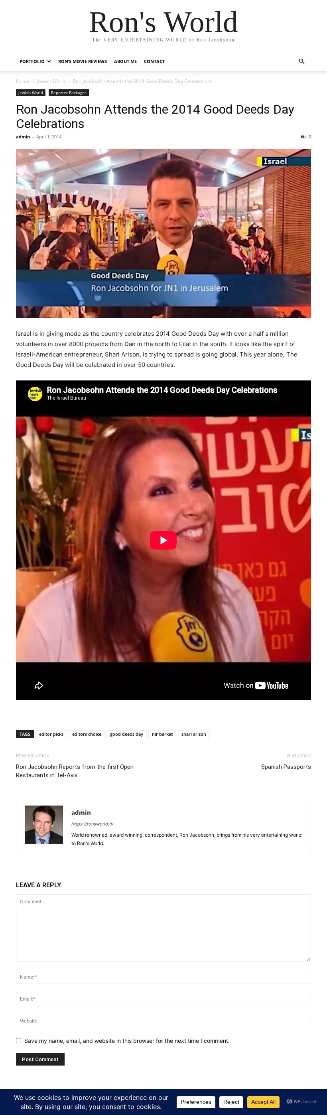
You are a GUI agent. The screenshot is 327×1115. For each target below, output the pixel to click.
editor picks (51, 734)
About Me (125, 61)
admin (23, 137)
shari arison (193, 734)
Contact (154, 61)
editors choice (86, 734)
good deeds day (126, 734)
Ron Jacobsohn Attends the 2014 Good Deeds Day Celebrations (155, 116)
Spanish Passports (286, 766)
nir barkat (162, 734)
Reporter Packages (69, 92)
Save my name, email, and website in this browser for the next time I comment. (127, 1040)
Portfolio (32, 61)
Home (23, 81)
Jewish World (51, 81)
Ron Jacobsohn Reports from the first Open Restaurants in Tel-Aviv (75, 771)
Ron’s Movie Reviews (82, 61)
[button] (301, 61)
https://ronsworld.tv (92, 824)
